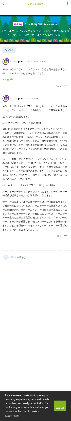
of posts (34, 3)
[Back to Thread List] (3, 4)
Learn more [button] (12, 415)
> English (7, 79)
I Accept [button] (60, 406)
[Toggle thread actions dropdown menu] (67, 4)
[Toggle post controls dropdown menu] (66, 86)
